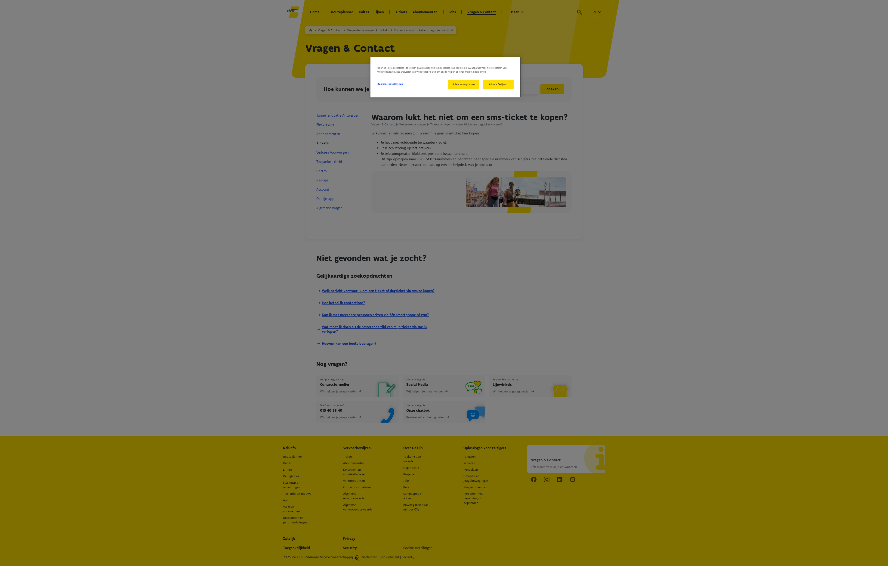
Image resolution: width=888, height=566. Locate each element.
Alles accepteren (464, 84)
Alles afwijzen (498, 84)
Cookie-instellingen (390, 84)
